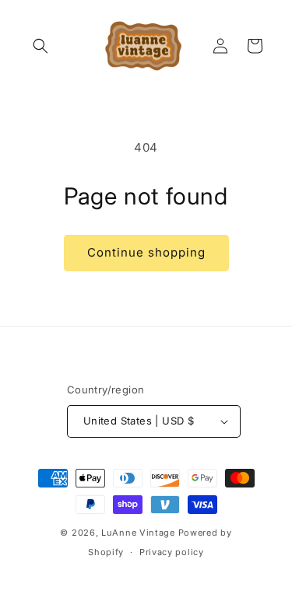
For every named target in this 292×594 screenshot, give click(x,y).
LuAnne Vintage (138, 532)
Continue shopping (146, 252)
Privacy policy (171, 552)
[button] (40, 46)
